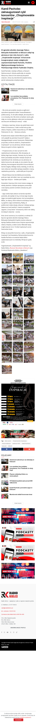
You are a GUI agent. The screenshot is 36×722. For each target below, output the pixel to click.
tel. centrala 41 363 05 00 (8, 611)
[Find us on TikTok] (16, 632)
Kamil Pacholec (26, 443)
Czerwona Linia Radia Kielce (9, 614)
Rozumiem (18, 719)
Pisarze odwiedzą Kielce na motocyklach (19, 475)
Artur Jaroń (8, 441)
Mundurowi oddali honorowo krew (21, 494)
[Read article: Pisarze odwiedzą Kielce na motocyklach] (4, 475)
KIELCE (10, 446)
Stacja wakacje (6, 443)
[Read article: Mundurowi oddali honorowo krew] (4, 496)
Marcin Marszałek (6, 22)
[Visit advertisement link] (18, 516)
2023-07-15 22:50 (16, 22)
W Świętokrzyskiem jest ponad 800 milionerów (21, 482)
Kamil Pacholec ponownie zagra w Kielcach (21, 489)
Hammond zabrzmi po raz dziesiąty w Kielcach (22, 90)
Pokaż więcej (18, 104)
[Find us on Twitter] (10, 632)
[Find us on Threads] (13, 632)
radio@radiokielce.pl (7, 608)
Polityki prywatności (25, 717)
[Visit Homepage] (6, 2)
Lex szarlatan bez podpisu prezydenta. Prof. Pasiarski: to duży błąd (22, 98)
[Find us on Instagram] (4, 632)
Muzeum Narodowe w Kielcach (19, 248)
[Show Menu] (29, 2)
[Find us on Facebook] (1, 632)
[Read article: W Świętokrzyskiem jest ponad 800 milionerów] (4, 482)
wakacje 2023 (16, 443)
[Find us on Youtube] (7, 632)
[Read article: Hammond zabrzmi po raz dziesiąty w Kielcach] (5, 91)
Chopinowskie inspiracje (20, 441)
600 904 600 (20, 614)
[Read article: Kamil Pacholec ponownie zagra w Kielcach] (4, 489)
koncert (4, 446)
